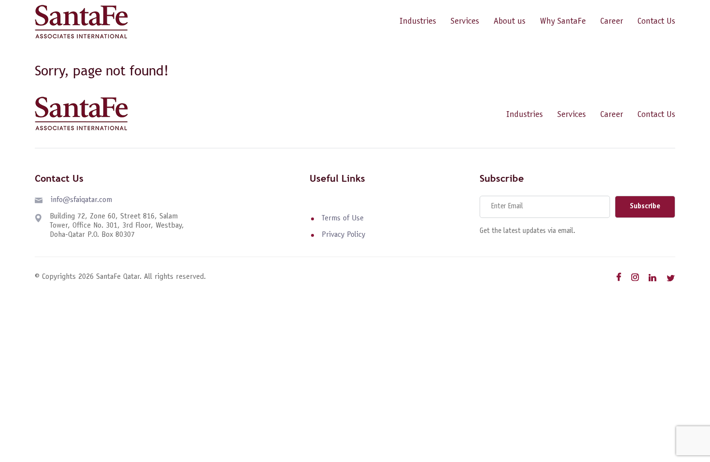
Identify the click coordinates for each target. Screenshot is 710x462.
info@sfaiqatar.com (81, 200)
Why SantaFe (563, 21)
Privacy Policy (343, 235)
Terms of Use (343, 218)
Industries (417, 21)
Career (611, 21)
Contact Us (656, 21)
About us (509, 21)
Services (465, 21)
